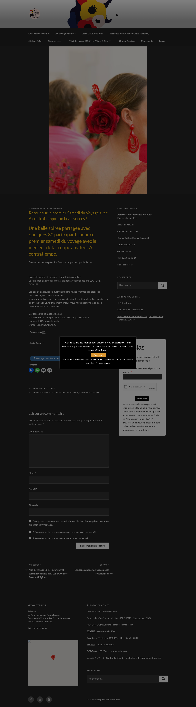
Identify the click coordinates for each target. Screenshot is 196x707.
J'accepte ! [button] (98, 355)
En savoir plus (103, 363)
